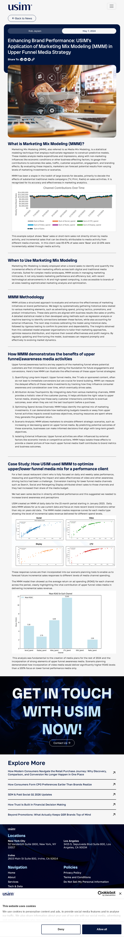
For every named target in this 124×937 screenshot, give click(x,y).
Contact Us (60, 743)
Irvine (11, 855)
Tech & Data (15, 886)
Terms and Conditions (77, 877)
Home (11, 872)
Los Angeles (71, 840)
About (12, 877)
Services (13, 881)
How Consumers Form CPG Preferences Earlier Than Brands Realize (50, 784)
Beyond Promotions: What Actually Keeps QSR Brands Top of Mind (49, 814)
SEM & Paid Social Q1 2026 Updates (30, 794)
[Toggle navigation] (111, 6)
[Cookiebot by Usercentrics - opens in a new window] (101, 893)
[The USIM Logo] (20, 6)
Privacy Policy (72, 872)
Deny (61, 929)
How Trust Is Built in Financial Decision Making (37, 804)
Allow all (102, 929)
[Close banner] (120, 893)
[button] (33, 59)
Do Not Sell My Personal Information (86, 881)
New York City (16, 840)
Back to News (23, 18)
